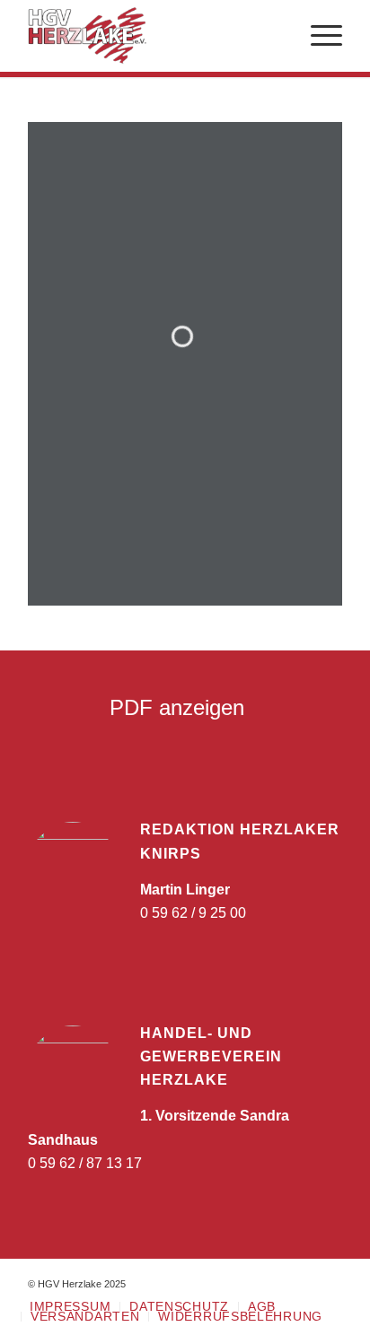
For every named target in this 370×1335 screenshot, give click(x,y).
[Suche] (275, 36)
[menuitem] (275, 36)
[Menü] (317, 36)
